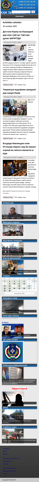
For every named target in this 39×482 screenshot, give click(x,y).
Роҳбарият (6, 448)
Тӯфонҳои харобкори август (11, 311)
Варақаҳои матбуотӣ (9, 471)
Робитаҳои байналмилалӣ (11, 458)
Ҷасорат (5, 464)
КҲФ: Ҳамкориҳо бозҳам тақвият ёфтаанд (16, 254)
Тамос (5, 474)
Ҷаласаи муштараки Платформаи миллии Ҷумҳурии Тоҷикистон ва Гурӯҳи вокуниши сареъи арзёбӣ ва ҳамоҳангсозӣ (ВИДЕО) (19, 382)
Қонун (5, 451)
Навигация (19, 16)
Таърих (5, 454)
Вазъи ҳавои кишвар (9, 468)
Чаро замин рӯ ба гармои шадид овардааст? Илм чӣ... (19, 271)
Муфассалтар (8, 85)
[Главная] (6, 10)
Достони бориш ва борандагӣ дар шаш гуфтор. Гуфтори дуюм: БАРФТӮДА (18, 35)
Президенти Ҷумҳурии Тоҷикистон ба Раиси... (17, 335)
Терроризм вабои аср (9, 403)
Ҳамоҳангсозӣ (7, 461)
